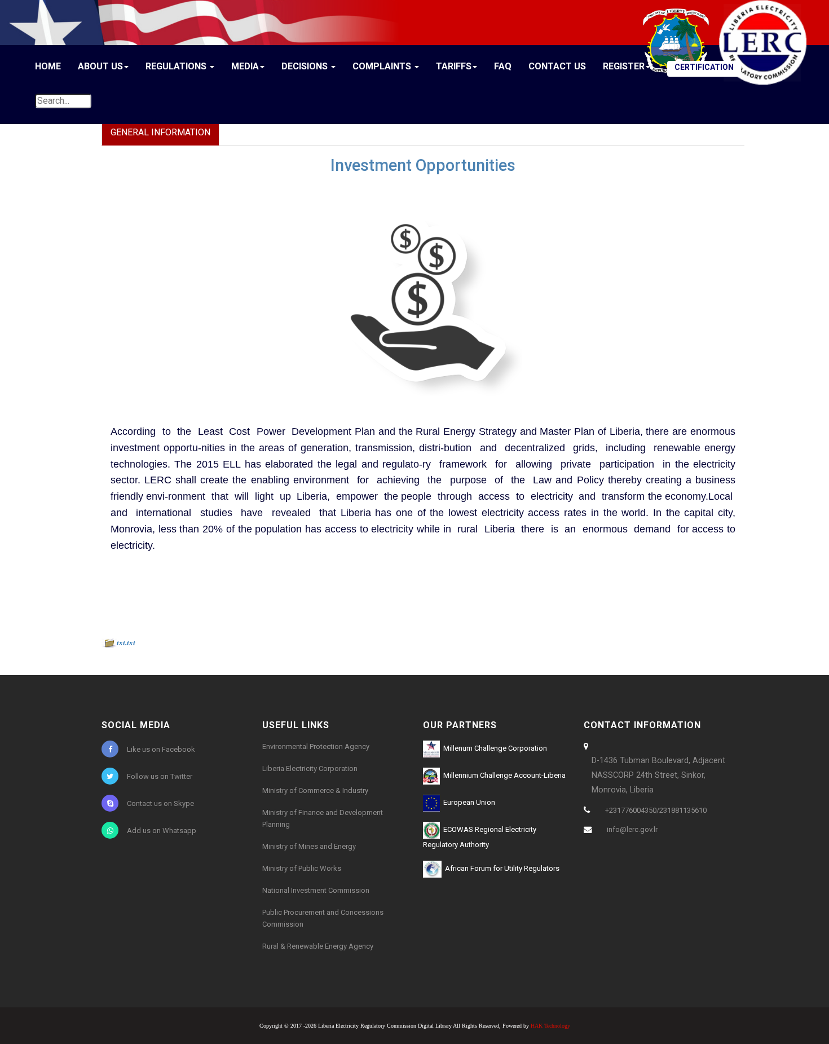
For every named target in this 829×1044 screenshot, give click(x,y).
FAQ (502, 66)
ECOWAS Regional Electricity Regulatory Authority (479, 837)
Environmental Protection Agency (315, 746)
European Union (467, 802)
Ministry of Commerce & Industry (315, 790)
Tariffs (453, 66)
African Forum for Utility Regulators (500, 868)
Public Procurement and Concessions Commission (322, 918)
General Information (160, 132)
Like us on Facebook (161, 749)
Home (48, 66)
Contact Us (557, 66)
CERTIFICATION (704, 67)
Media (245, 66)
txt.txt (126, 642)
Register (624, 66)
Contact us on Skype (160, 803)
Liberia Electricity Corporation (310, 768)
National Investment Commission (315, 890)
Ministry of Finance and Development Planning (322, 818)
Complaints (382, 66)
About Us (100, 66)
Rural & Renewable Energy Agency (317, 946)
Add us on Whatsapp (161, 830)
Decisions (305, 66)
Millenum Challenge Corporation (493, 748)
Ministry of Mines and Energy (309, 846)
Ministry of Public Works (301, 868)
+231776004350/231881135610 (656, 810)
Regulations (177, 66)
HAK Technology (550, 1026)
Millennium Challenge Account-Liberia (503, 775)
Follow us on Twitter (159, 776)
